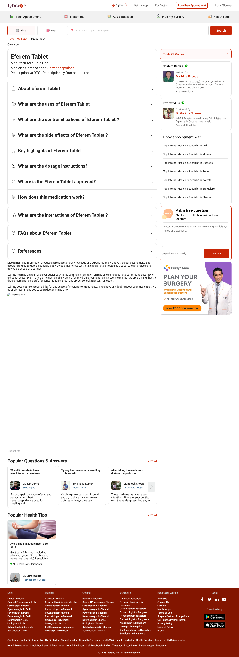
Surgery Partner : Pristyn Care (173, 616)
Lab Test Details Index (98, 645)
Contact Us (163, 602)
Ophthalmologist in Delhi (20, 627)
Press (160, 630)
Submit (217, 253)
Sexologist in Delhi (17, 630)
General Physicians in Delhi (21, 602)
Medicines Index (39, 645)
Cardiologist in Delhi (18, 605)
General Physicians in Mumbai (61, 602)
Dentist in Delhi (15, 598)
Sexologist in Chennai (93, 630)
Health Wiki (108, 640)
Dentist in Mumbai (54, 598)
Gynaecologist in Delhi (19, 609)
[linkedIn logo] (217, 600)
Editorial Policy (165, 627)
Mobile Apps (164, 609)
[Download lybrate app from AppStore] (215, 627)
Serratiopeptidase (60, 68)
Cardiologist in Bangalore (133, 608)
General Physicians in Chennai (98, 602)
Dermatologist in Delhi (19, 616)
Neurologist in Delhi (17, 619)
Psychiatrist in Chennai (94, 612)
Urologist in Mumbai (55, 623)
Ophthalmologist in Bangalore (135, 630)
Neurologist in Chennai (94, 619)
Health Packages (75, 645)
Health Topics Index (18, 645)
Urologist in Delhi (16, 623)
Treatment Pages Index (124, 645)
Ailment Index (57, 645)
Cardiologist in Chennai (94, 605)
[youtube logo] (224, 600)
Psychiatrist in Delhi (18, 612)
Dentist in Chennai (92, 598)
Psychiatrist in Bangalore (133, 615)
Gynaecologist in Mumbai (58, 609)
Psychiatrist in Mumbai (57, 612)
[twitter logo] (209, 600)
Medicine (22, 38)
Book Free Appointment (192, 5)
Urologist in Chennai (92, 623)
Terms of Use (164, 612)
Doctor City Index (29, 640)
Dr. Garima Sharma (188, 113)
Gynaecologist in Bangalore (134, 612)
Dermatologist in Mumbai (58, 616)
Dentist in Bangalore (130, 598)
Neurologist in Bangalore (133, 622)
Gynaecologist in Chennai (95, 609)
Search (221, 30)
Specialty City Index (89, 640)
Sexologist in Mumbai (56, 630)
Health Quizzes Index (174, 640)
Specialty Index (69, 640)
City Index (12, 640)
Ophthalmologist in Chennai (96, 627)
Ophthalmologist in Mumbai (59, 627)
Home (10, 38)
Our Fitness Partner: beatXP (172, 619)
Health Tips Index (125, 640)
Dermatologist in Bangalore (134, 619)
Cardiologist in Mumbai (57, 605)
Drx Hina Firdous (187, 76)
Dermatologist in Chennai (95, 616)
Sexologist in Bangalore (132, 633)
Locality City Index (49, 640)
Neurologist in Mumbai (57, 619)
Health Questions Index (148, 640)
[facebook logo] (202, 600)
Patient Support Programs (153, 645)
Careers (161, 605)
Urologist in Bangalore (131, 626)
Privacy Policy (164, 623)
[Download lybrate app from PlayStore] (215, 619)
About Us (162, 598)
